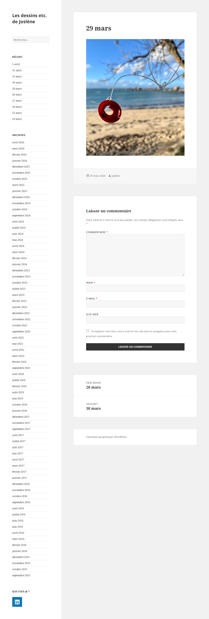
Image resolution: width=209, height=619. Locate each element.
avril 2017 (18, 459)
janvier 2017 (19, 478)
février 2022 (19, 362)
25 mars (17, 113)
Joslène (116, 175)
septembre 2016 (21, 502)
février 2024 (19, 258)
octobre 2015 (19, 569)
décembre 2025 (21, 166)
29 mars (17, 88)
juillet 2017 (19, 441)
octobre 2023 (19, 282)
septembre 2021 (21, 368)
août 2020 (18, 374)
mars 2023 (18, 295)
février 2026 (19, 154)
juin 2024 (17, 234)
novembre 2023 (21, 276)
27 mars (17, 100)
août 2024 (18, 221)
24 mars (17, 119)
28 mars (17, 94)
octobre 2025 (19, 179)
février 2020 (19, 386)
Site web (92, 314)
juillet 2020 (19, 380)
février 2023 (19, 301)
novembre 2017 (21, 423)
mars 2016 (18, 539)
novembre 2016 (21, 490)
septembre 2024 (21, 215)
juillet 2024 (19, 227)
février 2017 (19, 471)
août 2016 (18, 508)
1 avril (16, 64)
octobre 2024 (19, 209)
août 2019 (18, 392)
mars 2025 (18, 185)
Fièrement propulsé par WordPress (106, 437)
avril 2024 (18, 246)
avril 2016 (18, 533)
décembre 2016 (21, 484)
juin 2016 (17, 520)
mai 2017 (17, 453)
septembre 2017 (21, 429)
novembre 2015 (21, 563)
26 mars (17, 106)
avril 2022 (18, 350)
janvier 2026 (19, 160)
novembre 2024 (21, 203)
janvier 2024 (19, 264)
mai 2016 (17, 526)
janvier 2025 (19, 191)
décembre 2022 (21, 313)
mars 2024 (18, 252)
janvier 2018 (19, 410)
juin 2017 (17, 447)
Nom (90, 282)
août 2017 (18, 435)
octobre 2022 (19, 325)
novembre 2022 (21, 319)
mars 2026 (18, 148)
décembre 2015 (21, 557)
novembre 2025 (21, 172)
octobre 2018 (19, 404)
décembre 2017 (21, 417)
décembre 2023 (21, 270)
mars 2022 (18, 356)
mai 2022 (17, 343)
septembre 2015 (21, 575)
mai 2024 (17, 240)
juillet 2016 (19, 514)
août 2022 (18, 337)
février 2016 (19, 545)
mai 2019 (17, 398)
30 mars (17, 82)
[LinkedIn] (17, 602)
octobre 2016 (19, 496)
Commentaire (97, 232)
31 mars (17, 70)
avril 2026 (18, 142)
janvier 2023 (19, 307)
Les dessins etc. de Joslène (29, 18)
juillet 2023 (19, 288)
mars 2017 (18, 465)
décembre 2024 (21, 197)
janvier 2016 (19, 551)
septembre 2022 (21, 331)
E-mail (92, 298)
